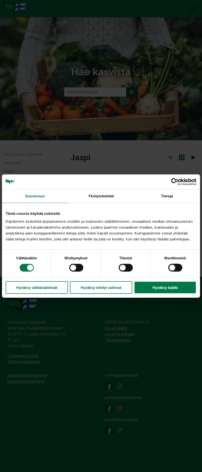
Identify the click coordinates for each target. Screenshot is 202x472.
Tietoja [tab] (167, 196)
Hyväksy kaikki (165, 287)
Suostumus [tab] (35, 196)
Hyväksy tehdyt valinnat (101, 287)
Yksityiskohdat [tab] (101, 196)
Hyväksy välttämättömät (36, 287)
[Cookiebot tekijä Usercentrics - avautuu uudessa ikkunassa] (174, 182)
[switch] (76, 268)
